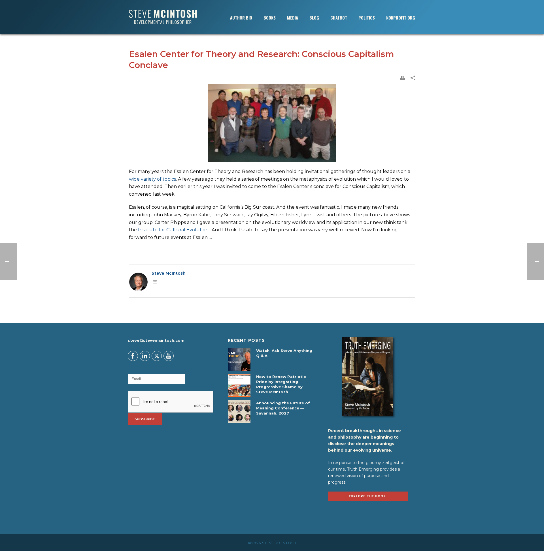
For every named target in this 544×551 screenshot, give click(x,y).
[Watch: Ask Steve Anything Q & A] (239, 359)
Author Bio (241, 17)
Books (270, 17)
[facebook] (133, 356)
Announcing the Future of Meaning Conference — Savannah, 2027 (283, 408)
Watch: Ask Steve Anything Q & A (284, 353)
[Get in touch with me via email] (155, 282)
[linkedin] (145, 356)
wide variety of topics (152, 179)
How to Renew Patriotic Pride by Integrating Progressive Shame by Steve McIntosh (281, 384)
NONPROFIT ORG (400, 17)
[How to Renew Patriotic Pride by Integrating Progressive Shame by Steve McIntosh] (239, 385)
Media (292, 17)
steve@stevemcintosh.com (156, 340)
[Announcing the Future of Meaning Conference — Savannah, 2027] (239, 411)
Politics (366, 17)
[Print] (402, 77)
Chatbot (338, 17)
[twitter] (157, 356)
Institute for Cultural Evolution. (173, 229)
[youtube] (168, 356)
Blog (314, 17)
